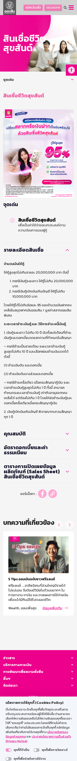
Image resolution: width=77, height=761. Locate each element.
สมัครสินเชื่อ (33, 7)
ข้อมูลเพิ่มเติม (52, 608)
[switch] (9, 750)
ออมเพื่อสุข (29, 608)
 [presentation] (59, 525)
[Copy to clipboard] (52, 493)
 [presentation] (69, 525)
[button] (71, 70)
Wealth (13, 608)
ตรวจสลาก (53, 7)
